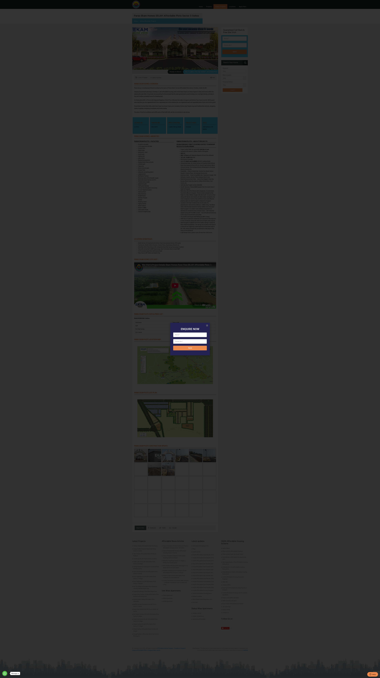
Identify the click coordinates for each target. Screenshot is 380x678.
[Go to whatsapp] (4, 673)
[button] (207, 325)
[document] (190, 339)
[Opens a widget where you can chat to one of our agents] (372, 674)
